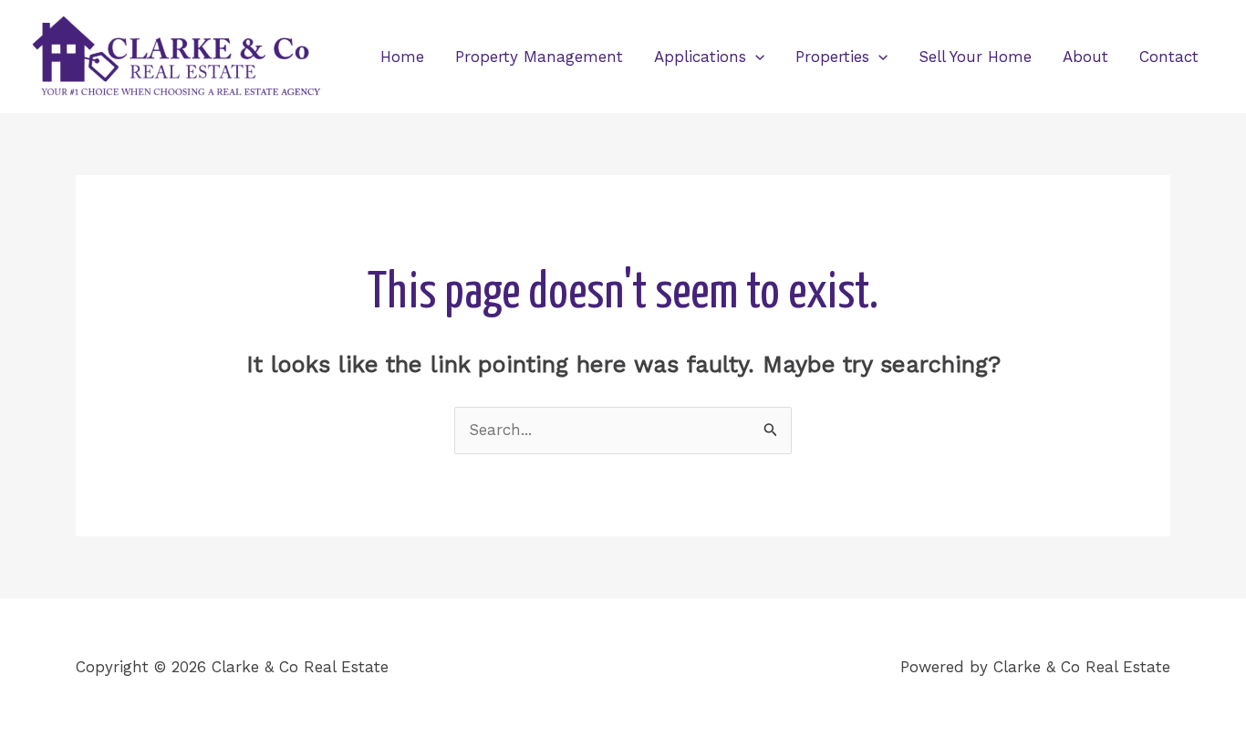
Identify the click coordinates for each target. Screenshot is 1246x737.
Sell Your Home (975, 56)
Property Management (539, 56)
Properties (832, 56)
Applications (700, 56)
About (1085, 56)
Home (402, 56)
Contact (1169, 56)
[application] (755, 56)
